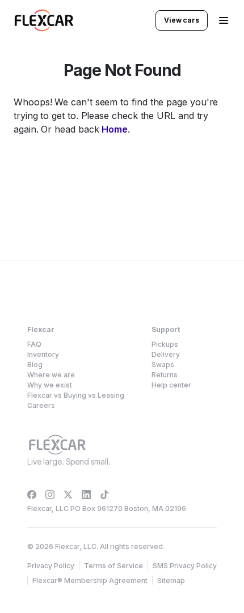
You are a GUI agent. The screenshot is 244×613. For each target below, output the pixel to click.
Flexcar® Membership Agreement (90, 580)
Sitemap (171, 580)
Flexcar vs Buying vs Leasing (75, 395)
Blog (35, 364)
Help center (171, 385)
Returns (165, 375)
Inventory (43, 354)
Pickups (165, 344)
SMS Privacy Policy (185, 565)
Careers (41, 405)
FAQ (34, 344)
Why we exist (49, 385)
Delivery (166, 354)
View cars (181, 20)
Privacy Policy (50, 565)
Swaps (163, 364)
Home (115, 129)
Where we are (51, 375)
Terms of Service (113, 565)
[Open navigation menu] (223, 20)
